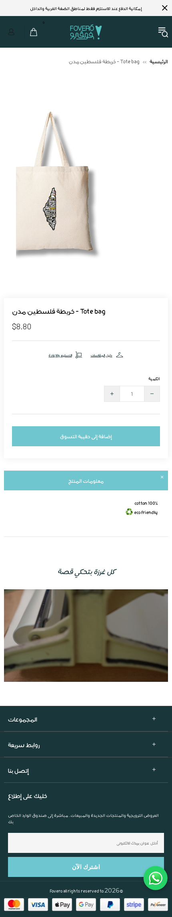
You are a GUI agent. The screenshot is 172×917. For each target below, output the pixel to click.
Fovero (86, 32)
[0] (31, 32)
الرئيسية (159, 61)
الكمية (154, 378)
